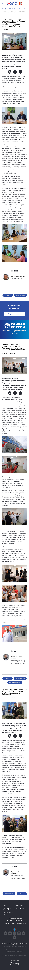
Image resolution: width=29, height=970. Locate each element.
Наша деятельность (13, 8)
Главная (4, 8)
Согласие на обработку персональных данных (14, 955)
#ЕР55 (7, 295)
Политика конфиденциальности (14, 951)
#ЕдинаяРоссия (20, 678)
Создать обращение (14, 314)
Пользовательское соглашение (14, 949)
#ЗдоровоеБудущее (14, 682)
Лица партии (19, 905)
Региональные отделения (7, 908)
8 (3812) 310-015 (14, 920)
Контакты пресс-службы (8, 913)
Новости (22, 8)
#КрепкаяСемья (20, 295)
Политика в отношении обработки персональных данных (15, 953)
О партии (5, 905)
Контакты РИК (20, 908)
